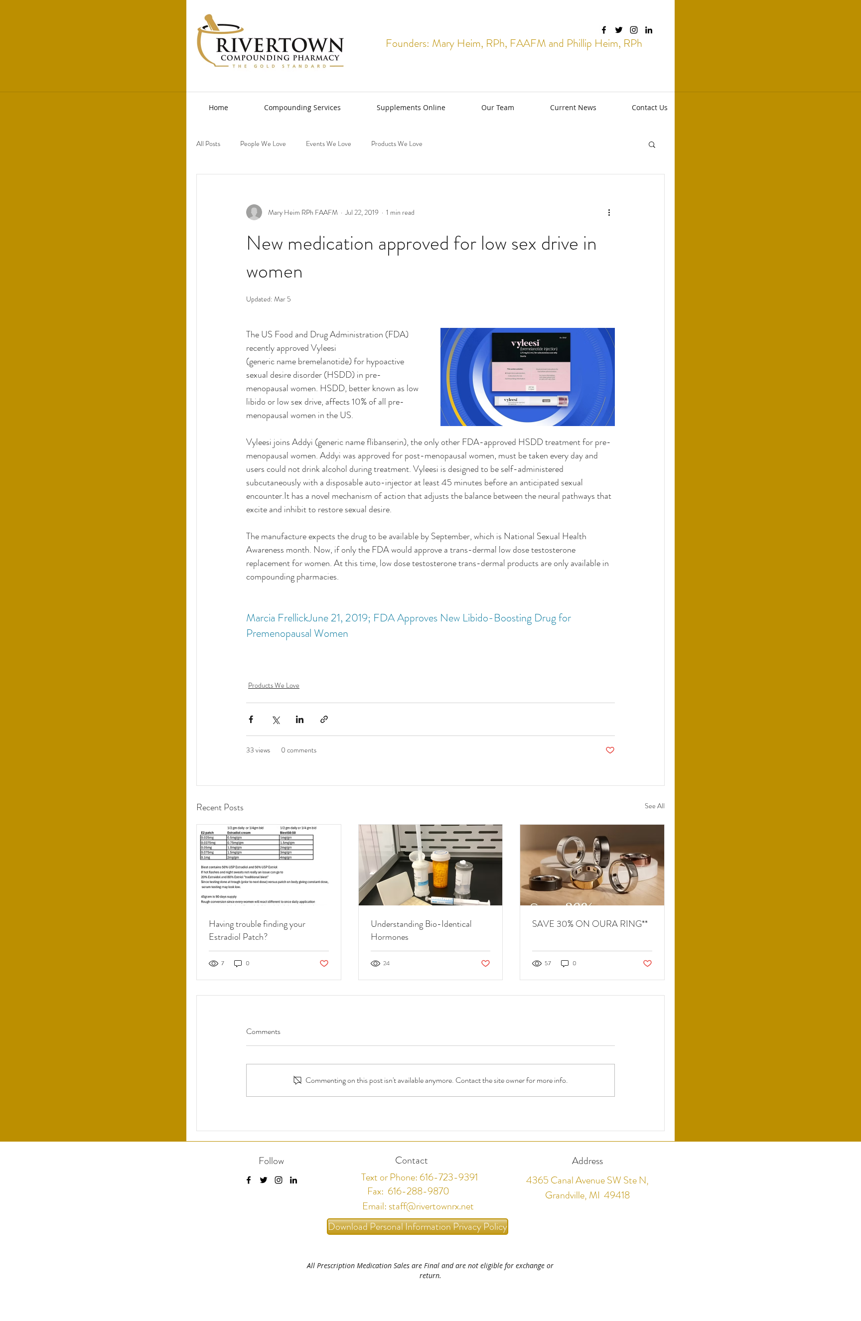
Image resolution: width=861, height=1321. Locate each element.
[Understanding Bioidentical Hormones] (431, 865)
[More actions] (609, 212)
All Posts (208, 143)
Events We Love (328, 143)
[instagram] (634, 30)
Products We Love (397, 143)
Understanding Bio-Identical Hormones (421, 930)
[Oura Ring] (592, 865)
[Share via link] (324, 719)
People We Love (263, 143)
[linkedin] (649, 30)
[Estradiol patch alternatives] (269, 865)
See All (655, 806)
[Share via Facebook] (251, 719)
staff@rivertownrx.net (431, 1206)
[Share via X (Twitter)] (275, 719)
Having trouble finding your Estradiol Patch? (257, 930)
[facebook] (604, 30)
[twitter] (619, 30)
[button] (292, 107)
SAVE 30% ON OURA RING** (590, 923)
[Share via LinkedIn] (299, 719)
